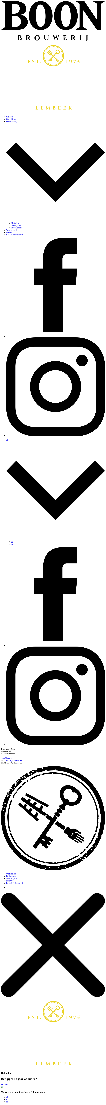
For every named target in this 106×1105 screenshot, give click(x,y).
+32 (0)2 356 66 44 (14, 760)
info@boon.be (7, 758)
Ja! (2, 1084)
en (12, 544)
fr (12, 541)
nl (7, 1097)
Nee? (6, 1084)
